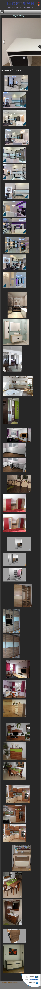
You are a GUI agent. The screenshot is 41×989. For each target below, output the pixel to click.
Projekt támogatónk (21, 16)
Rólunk (10, 982)
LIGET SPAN (20, 3)
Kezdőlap (4, 982)
